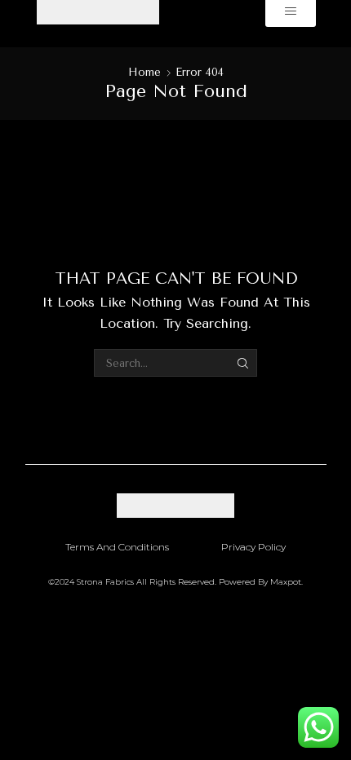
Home (144, 72)
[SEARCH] (243, 363)
